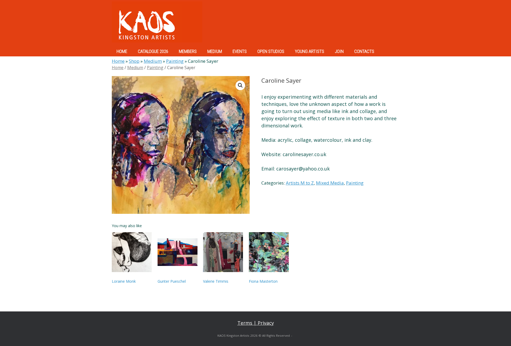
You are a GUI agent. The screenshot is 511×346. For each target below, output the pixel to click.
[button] (240, 85)
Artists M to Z (300, 183)
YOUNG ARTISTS (309, 51)
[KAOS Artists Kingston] (157, 22)
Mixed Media (330, 183)
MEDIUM (214, 51)
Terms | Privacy (255, 323)
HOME (122, 51)
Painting (175, 61)
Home (118, 61)
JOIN (339, 51)
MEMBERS (188, 51)
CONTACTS (364, 51)
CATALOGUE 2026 (153, 51)
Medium (153, 61)
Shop (134, 61)
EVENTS (240, 51)
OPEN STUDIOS (270, 51)
